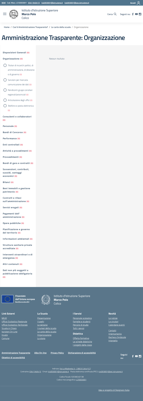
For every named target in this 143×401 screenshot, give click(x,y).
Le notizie (113, 318)
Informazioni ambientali (16, 238)
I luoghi (40, 321)
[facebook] (133, 14)
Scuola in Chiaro (9, 328)
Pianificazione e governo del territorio (16, 231)
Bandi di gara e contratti (16, 163)
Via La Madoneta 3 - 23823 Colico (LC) (75, 368)
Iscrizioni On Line (9, 331)
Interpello (113, 340)
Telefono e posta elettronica (21, 105)
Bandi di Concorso (13, 132)
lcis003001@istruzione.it (58, 371)
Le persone (42, 325)
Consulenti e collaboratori (17, 116)
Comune (5, 338)
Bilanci (6, 182)
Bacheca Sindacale (117, 337)
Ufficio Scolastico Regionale (14, 321)
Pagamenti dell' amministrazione (12, 215)
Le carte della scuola (46, 331)
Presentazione (44, 318)
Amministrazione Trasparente (16, 352)
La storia (41, 338)
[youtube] (136, 14)
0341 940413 (35, 371)
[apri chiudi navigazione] (4, 14)
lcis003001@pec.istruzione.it (111, 371)
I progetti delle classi (82, 345)
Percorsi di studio (80, 325)
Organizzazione (11, 58)
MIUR (4, 318)
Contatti (112, 330)
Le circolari (113, 321)
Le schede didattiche (82, 341)
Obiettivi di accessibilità (13, 357)
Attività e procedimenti (15, 150)
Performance (10, 138)
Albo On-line (40, 352)
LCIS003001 (81, 379)
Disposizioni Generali (14, 52)
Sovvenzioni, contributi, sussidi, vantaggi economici (16, 173)
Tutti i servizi (78, 328)
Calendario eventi (117, 325)
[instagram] (140, 14)
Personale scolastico (82, 318)
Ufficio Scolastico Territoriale (15, 325)
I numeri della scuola (46, 328)
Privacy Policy (57, 352)
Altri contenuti (11, 264)
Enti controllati (11, 144)
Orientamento (115, 334)
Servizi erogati (11, 207)
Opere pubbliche (12, 223)
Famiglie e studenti (81, 321)
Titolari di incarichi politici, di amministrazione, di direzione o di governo (21, 70)
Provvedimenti (11, 157)
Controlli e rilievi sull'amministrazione (14, 199)
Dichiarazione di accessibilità (82, 352)
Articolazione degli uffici (19, 100)
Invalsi (5, 335)
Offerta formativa (81, 338)
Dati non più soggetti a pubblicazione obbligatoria (17, 272)
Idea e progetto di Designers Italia (113, 390)
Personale (8, 126)
